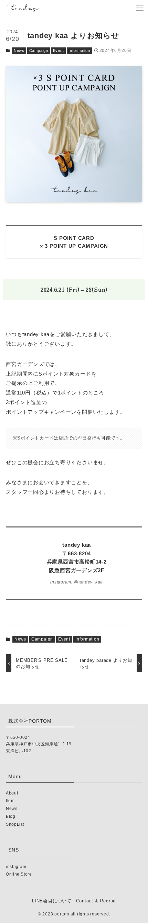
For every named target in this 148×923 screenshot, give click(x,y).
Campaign (38, 50)
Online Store (19, 874)
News (19, 50)
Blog (10, 816)
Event (58, 50)
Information (79, 50)
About (12, 793)
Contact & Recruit (96, 900)
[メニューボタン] (139, 8)
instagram (16, 866)
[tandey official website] (23, 8)
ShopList (15, 824)
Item (10, 800)
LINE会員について (52, 900)
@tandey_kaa (88, 582)
